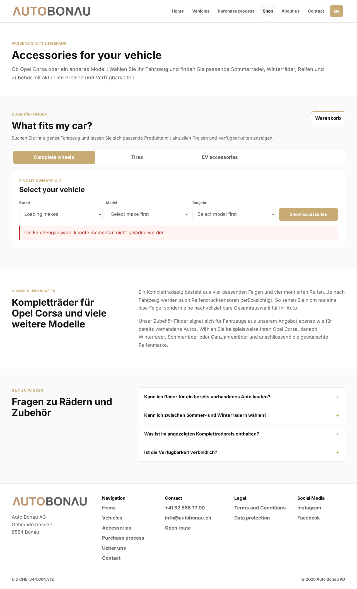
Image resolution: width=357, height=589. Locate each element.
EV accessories (220, 157)
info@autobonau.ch (188, 518)
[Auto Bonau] (51, 11)
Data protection (252, 518)
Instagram (309, 508)
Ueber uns (114, 548)
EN (336, 11)
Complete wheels (54, 157)
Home (178, 11)
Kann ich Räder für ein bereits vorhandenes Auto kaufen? (207, 396)
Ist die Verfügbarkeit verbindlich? (180, 452)
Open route (178, 528)
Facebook (308, 518)
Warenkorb (328, 118)
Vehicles (200, 11)
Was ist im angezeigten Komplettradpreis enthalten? (201, 434)
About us (290, 11)
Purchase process (236, 11)
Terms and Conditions (260, 508)
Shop (268, 11)
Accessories (116, 528)
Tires (137, 157)
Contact (316, 11)
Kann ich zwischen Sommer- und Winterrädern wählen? (205, 415)
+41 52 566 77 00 (185, 508)
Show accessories (308, 214)
